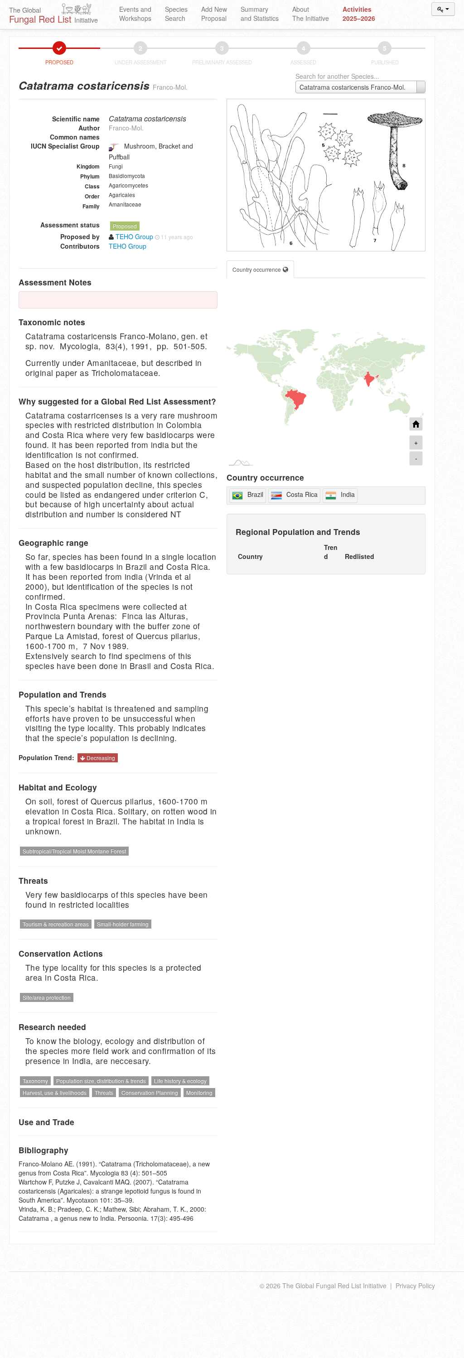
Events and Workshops (135, 14)
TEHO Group (127, 245)
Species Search (176, 14)
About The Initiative (310, 14)
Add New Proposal (214, 14)
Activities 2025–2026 (359, 14)
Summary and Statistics (260, 14)
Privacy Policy (415, 1285)
